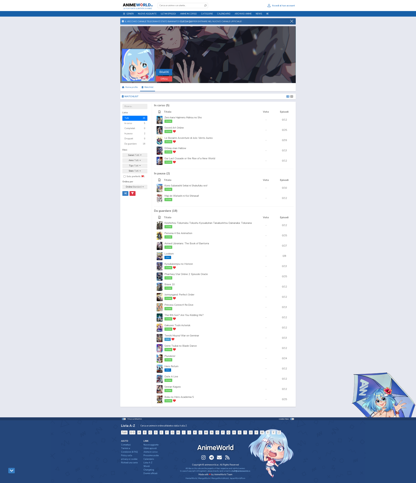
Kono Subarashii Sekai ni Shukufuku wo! (185, 185)
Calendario (223, 13)
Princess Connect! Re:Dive (178, 305)
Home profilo (131, 87)
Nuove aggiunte (147, 13)
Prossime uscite (151, 455)
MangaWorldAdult (220, 478)
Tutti (124, 432)
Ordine (134, 186)
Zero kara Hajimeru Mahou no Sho (183, 117)
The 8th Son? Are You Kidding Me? (184, 315)
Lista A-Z (147, 462)
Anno (134, 160)
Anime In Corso (188, 13)
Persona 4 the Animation (178, 233)
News (259, 13)
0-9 (132, 432)
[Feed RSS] (227, 457)
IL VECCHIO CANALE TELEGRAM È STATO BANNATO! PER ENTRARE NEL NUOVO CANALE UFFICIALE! (183, 21)
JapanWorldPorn (237, 478)
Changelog (148, 469)
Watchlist (148, 87)
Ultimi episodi (168, 13)
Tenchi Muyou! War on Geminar (181, 335)
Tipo (133, 165)
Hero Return (171, 366)
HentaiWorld (191, 478)
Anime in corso (150, 451)
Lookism (169, 253)
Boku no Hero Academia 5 (179, 397)
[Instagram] (203, 457)
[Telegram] (211, 457)
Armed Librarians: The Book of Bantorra (186, 243)
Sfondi (146, 466)
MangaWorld (204, 478)
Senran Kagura (172, 386)
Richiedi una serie (129, 462)
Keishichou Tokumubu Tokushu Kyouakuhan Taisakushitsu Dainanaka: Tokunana (208, 223)
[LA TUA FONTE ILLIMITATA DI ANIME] (137, 4)
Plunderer (169, 356)
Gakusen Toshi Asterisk (177, 325)
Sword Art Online (174, 127)
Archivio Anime (243, 13)
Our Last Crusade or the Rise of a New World (189, 158)
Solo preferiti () (135, 176)
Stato (134, 171)
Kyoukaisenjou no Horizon (178, 264)
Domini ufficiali (150, 473)
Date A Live (171, 376)
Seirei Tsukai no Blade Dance (180, 345)
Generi (133, 155)
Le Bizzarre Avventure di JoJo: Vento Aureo (188, 138)
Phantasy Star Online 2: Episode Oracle (186, 274)
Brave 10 (169, 284)
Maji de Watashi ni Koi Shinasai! (181, 195)
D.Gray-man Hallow (175, 148)
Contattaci (126, 444)
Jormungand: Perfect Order (179, 294)
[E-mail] (219, 457)
